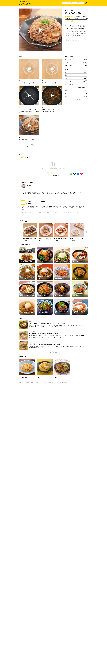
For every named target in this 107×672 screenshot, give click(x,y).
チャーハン (43, 382)
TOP (20, 382)
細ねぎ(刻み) (68, 65)
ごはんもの (26, 382)
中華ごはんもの (34, 382)
